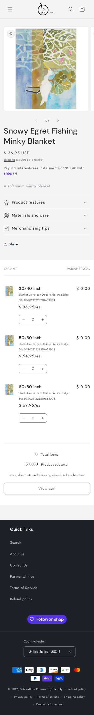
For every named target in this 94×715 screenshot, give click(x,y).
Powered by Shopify (49, 689)
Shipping (9, 160)
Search (15, 542)
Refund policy (21, 598)
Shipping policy (74, 697)
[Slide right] (58, 120)
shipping (45, 475)
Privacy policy (23, 697)
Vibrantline (27, 689)
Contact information (49, 704)
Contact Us (19, 565)
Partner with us (22, 576)
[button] (10, 9)
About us (17, 553)
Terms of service (48, 697)
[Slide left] (36, 120)
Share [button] (13, 244)
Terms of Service (23, 587)
